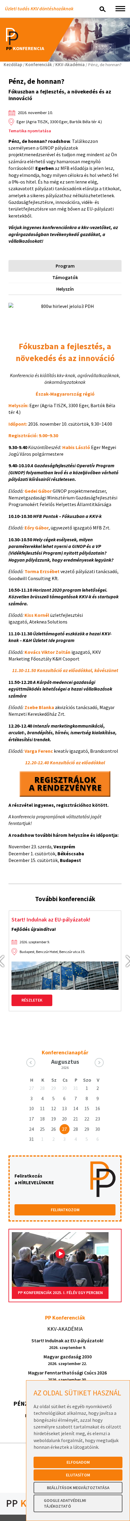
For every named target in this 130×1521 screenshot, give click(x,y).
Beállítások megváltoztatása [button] (78, 1487)
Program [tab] (65, 266)
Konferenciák (38, 64)
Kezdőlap (13, 64)
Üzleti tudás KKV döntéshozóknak (39, 8)
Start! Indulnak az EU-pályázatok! (50, 919)
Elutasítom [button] (78, 1475)
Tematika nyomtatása (29, 131)
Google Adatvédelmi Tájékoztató (65, 1503)
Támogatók (65, 277)
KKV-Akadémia (70, 64)
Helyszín (65, 289)
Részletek (31, 1000)
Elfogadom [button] (78, 1462)
